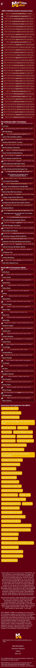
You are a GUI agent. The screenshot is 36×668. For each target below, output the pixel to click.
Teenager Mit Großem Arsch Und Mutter (16, 530)
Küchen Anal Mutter (9, 469)
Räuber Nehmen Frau (24, 436)
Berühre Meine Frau (8, 428)
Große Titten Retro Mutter (11, 521)
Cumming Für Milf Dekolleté (11, 473)
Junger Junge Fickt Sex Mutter (12, 449)
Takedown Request (18, 648)
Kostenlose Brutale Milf (10, 547)
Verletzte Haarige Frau (25, 441)
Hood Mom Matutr (8, 441)
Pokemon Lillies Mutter (10, 534)
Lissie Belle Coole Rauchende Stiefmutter (16, 525)
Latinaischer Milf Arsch (10, 408)
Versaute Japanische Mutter (11, 512)
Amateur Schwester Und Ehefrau (13, 517)
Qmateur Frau (23, 428)
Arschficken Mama (8, 436)
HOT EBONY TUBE (7, 612)
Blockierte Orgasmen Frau (11, 504)
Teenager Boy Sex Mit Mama (12, 460)
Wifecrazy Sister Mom (9, 538)
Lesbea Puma (6, 432)
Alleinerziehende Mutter (10, 482)
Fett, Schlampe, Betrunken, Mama (13, 499)
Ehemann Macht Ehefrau (10, 508)
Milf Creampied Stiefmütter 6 (12, 556)
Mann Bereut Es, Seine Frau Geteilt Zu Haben (17, 543)
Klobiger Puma (25, 495)
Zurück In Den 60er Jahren (11, 413)
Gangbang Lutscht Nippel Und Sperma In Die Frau (17, 422)
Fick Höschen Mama (9, 477)
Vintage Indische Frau (9, 560)
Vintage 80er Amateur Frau (11, 486)
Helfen (18, 651)
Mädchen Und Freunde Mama (12, 552)
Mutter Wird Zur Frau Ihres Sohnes (14, 445)
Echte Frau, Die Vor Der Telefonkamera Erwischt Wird (15, 454)
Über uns (18, 654)
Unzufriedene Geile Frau (10, 417)
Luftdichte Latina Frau (9, 495)
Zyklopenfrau (27, 504)
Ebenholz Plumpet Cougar (23, 432)
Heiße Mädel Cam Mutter (10, 464)
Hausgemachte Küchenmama (12, 490)
